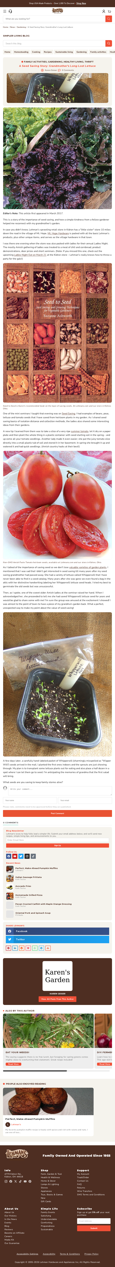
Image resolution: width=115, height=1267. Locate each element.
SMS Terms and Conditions (91, 1194)
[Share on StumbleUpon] (48, 948)
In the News (10, 1219)
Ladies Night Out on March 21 (30, 255)
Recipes (48, 52)
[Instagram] (27, 856)
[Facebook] (8, 856)
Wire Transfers (84, 1191)
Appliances (46, 1191)
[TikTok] (33, 856)
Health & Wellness (50, 1177)
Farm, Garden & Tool (51, 1174)
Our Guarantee (11, 1243)
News (12, 27)
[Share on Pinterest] (8, 948)
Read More (13, 1064)
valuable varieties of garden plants (87, 567)
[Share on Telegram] (41, 948)
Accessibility (49, 1254)
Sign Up (57, 845)
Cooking (36, 52)
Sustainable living (64, 52)
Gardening (21, 27)
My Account (83, 1174)
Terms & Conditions (70, 1254)
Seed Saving (68, 413)
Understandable (49, 1219)
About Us (9, 1212)
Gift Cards (46, 1201)
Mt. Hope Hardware (58, 233)
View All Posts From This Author (57, 999)
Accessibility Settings (27, 1254)
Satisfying (46, 1215)
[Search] (108, 19)
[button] (4, 11)
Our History (10, 1215)
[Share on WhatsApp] (35, 948)
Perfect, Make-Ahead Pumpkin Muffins (30, 1119)
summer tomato (79, 431)
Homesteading (21, 52)
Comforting (46, 1222)
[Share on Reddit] (21, 948)
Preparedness (48, 1226)
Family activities (98, 52)
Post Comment (57, 813)
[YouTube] (14, 856)
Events (7, 1222)
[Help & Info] (10, 11)
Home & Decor (48, 1180)
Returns (81, 1187)
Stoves (44, 1187)
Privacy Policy (91, 1254)
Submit (93, 1228)
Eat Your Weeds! (17, 1052)
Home (5, 27)
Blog (6, 1226)
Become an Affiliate (14, 1233)
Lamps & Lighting (50, 1184)
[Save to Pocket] (28, 948)
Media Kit (9, 1239)
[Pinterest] (29, 1181)
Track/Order (83, 1177)
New (43, 1198)
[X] (21, 856)
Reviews (8, 1229)
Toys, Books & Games (52, 1194)
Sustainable (47, 1229)
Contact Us (82, 1180)
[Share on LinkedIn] (15, 948)
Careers (8, 1236)
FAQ (79, 1184)
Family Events (48, 1212)
